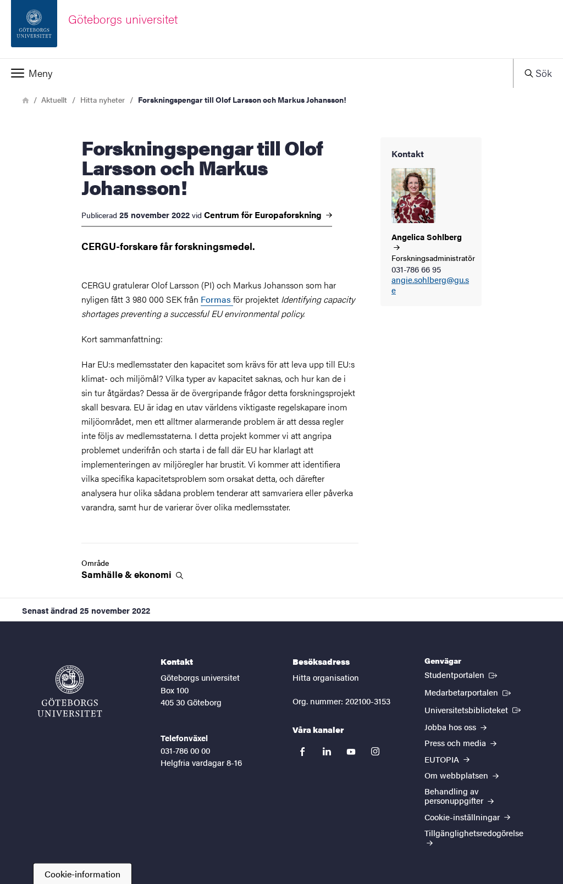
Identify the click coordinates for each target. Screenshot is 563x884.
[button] (256, 73)
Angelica (426, 237)
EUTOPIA (442, 759)
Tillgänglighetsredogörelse (473, 832)
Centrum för (264, 215)
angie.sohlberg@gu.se (430, 285)
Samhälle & (127, 574)
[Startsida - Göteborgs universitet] (70, 691)
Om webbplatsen (457, 775)
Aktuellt (54, 99)
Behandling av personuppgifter (454, 795)
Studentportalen (461, 674)
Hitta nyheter (102, 99)
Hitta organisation (325, 677)
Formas (217, 299)
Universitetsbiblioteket (473, 709)
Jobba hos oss (451, 726)
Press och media (456, 742)
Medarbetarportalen (468, 692)
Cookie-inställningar (463, 816)
